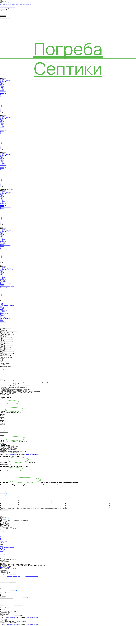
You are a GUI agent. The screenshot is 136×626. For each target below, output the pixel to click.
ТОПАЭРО (2, 88)
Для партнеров (3, 312)
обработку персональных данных (13, 454)
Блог (1, 316)
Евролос (1, 85)
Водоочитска (2, 549)
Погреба (68, 48)
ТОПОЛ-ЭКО (2, 89)
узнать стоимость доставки (14, 452)
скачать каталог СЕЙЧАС (19, 615)
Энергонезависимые (4, 100)
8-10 (1, 105)
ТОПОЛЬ (2, 90)
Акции (1, 319)
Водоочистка (2, 307)
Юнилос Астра (3, 91)
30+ (0, 109)
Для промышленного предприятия (7, 248)
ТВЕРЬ (1, 87)
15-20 (1, 107)
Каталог (1, 535)
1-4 (0, 102)
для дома (2, 247)
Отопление (2, 308)
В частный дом (3, 93)
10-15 (1, 106)
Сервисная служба (3, 541)
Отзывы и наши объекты (5, 318)
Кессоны (68, 29)
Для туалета (2, 99)
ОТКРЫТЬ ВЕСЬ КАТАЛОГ (4, 18)
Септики (68, 68)
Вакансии (2, 315)
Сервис (1, 320)
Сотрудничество (3, 311)
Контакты (2, 321)
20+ (0, 108)
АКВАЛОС (2, 84)
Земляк (1, 83)
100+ (1, 111)
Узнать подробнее (13, 622)
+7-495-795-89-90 (3, 488)
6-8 (0, 104)
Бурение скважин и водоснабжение (7, 305)
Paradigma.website (13, 568)
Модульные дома (3, 310)
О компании (2, 314)
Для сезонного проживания (5, 98)
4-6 (0, 103)
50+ (0, 110)
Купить (1, 379)
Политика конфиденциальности (6, 567)
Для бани (2, 94)
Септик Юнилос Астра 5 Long (6, 326)
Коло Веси (2, 86)
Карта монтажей (3, 317)
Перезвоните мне (3, 322)
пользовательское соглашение (32, 454)
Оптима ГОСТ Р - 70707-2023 (5, 80)
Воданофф (2, 82)
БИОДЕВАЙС (2, 79)
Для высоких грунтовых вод (5, 169)
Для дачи (2, 133)
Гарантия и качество (4, 313)
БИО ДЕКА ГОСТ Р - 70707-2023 (6, 81)
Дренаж (1, 306)
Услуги (1, 303)
